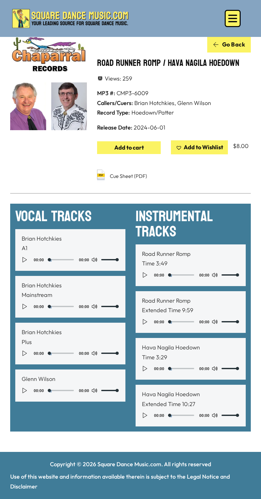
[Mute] (94, 260)
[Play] (25, 260)
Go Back (233, 44)
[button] (199, 147)
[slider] (110, 259)
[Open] (233, 18)
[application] (70, 259)
